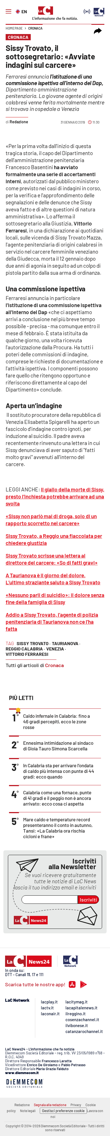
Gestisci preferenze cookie (63, 1110)
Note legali (28, 1111)
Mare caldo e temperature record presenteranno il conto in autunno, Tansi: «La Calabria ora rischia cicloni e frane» (58, 828)
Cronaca (35, 28)
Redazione (22, 1105)
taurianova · (66, 643)
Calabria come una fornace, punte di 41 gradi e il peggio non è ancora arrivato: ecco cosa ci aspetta (57, 798)
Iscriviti (88, 899)
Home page (14, 28)
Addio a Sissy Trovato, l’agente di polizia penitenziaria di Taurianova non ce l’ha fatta (52, 621)
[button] (97, 31)
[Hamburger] (8, 11)
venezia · (56, 648)
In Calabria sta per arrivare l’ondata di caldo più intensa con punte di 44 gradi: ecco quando (58, 770)
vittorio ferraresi (27, 654)
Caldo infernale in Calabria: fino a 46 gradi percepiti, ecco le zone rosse (56, 721)
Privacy (76, 1105)
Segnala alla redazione (50, 1105)
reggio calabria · (25, 648)
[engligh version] (18, 11)
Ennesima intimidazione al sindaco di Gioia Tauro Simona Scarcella (58, 745)
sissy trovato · (33, 643)
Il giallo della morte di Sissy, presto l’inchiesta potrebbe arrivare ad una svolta (55, 496)
